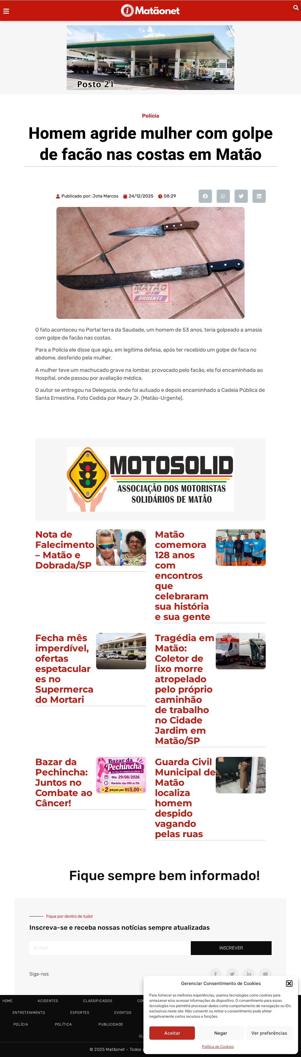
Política (63, 1024)
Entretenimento (29, 1013)
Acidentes (48, 1001)
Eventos (122, 1013)
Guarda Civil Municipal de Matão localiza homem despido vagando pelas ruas (185, 797)
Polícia (150, 116)
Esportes (79, 1013)
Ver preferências (269, 1033)
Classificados (97, 1001)
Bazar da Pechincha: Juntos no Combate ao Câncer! (63, 782)
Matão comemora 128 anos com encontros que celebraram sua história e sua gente (182, 575)
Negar (220, 1033)
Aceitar (172, 1033)
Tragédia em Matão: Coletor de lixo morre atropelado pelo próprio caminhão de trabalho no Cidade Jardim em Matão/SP (185, 689)
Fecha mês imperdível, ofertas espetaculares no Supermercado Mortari (64, 668)
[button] (289, 983)
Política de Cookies (218, 1046)
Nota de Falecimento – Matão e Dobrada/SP (64, 550)
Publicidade (110, 1024)
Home (7, 1001)
